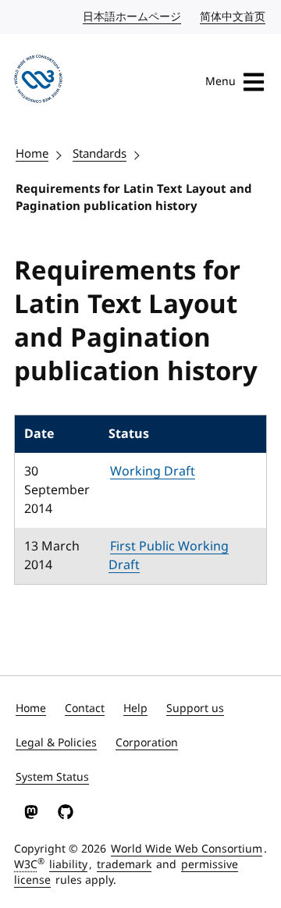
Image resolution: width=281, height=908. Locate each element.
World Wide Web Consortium (186, 849)
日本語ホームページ (133, 17)
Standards (99, 153)
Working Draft (152, 471)
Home (32, 153)
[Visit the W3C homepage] (38, 82)
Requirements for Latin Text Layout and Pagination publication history (134, 197)
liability (68, 864)
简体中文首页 (233, 17)
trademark (124, 864)
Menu (220, 81)
